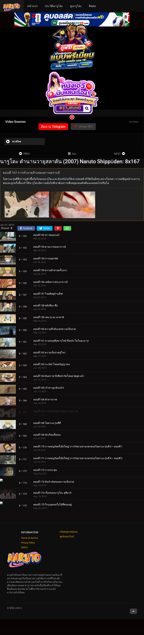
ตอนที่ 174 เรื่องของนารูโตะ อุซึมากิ (52, 492)
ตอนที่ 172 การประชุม (45, 470)
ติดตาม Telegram (53, 126)
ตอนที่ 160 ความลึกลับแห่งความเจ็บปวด (54, 329)
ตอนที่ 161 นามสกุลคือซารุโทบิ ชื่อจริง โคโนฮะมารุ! (61, 340)
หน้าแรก (32, 6)
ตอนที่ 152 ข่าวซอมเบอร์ (46, 235)
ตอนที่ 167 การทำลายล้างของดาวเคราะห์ (55, 411)
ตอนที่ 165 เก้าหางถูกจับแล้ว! (48, 387)
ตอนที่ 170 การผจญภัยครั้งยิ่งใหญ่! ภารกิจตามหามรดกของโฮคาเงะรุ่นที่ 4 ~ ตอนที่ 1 (77, 446)
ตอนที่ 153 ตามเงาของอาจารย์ (49, 246)
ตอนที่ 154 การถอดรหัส (45, 258)
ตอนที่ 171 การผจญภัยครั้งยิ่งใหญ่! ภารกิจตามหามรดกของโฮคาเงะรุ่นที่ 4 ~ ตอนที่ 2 (77, 458)
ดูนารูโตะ (76, 6)
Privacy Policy (28, 542)
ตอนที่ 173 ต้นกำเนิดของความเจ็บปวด (53, 481)
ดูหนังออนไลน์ (67, 536)
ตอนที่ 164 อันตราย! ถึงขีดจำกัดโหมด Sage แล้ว (58, 376)
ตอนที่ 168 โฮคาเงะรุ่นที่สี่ (47, 423)
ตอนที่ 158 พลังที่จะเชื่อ (45, 305)
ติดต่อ (92, 6)
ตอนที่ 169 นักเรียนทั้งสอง (47, 434)
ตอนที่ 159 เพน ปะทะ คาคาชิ (48, 317)
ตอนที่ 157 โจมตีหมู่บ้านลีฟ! (48, 293)
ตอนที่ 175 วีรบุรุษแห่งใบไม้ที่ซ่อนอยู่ (52, 504)
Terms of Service (29, 538)
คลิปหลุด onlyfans (69, 531)
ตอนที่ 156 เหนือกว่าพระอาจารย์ (50, 282)
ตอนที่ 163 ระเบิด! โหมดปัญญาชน (51, 364)
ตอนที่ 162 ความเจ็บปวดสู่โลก (49, 352)
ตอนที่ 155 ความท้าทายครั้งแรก (50, 270)
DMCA (24, 547)
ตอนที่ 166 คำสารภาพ (45, 399)
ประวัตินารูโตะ (54, 6)
